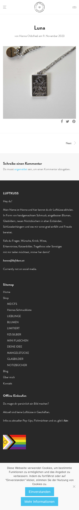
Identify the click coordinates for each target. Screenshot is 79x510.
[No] (74, 486)
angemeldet (20, 169)
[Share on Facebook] (62, 122)
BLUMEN (13, 322)
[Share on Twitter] (67, 122)
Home (6, 292)
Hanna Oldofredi (28, 36)
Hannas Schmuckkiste (19, 310)
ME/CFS (12, 304)
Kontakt (7, 383)
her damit (43, 252)
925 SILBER (14, 334)
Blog (5, 371)
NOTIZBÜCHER (17, 365)
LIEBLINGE (14, 316)
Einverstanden (39, 492)
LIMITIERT (13, 328)
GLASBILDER (15, 359)
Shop (6, 298)
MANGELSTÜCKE (18, 353)
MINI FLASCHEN (17, 340)
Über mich (9, 377)
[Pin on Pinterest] (74, 122)
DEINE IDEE (14, 347)
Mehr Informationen (39, 502)
